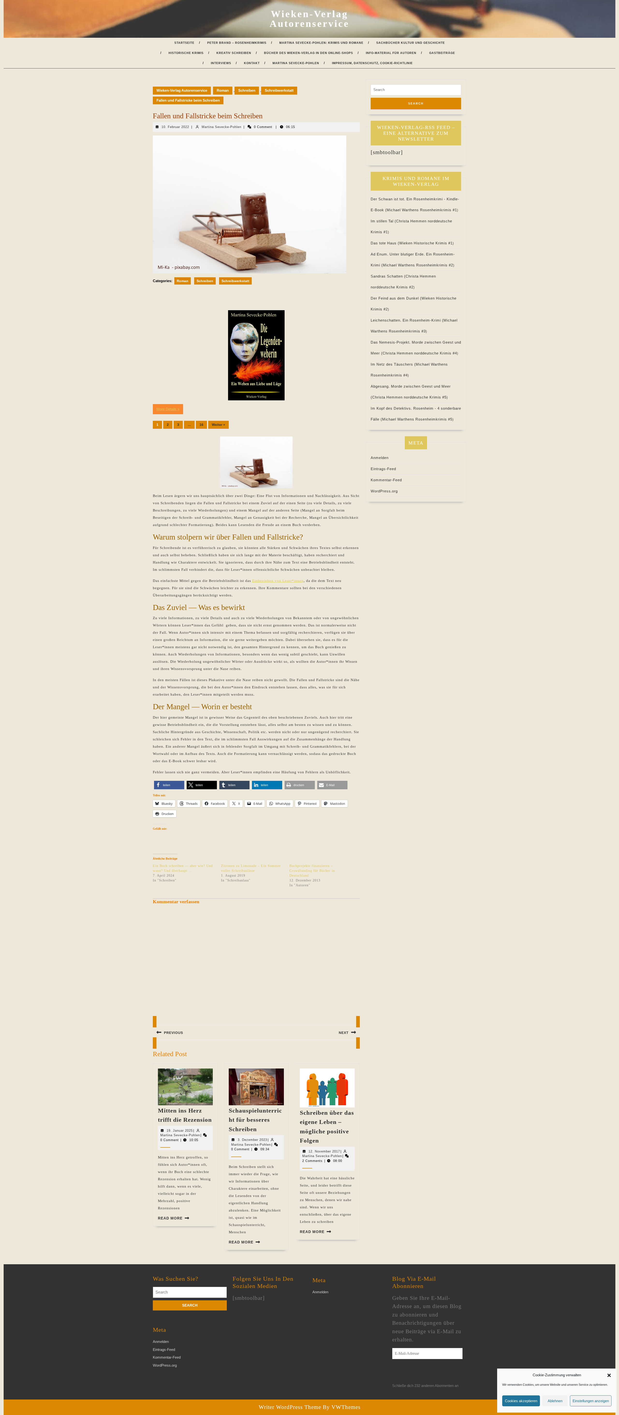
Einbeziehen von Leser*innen (278, 581)
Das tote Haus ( (385, 243)
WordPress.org (384, 491)
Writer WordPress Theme (290, 1407)
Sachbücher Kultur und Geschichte (410, 43)
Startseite (184, 43)
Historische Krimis (186, 53)
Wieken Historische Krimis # (426, 243)
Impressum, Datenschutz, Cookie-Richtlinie (372, 63)
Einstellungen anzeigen (591, 1401)
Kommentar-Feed (386, 480)
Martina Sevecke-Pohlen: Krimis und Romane (321, 43)
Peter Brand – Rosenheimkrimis (236, 43)
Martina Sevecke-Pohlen (296, 63)
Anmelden (380, 458)
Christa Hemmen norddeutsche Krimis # (420, 353)
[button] (609, 1375)
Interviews (221, 63)
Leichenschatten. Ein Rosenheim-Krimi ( (407, 320)
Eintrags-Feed (383, 469)
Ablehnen (555, 1401)
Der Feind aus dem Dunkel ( (396, 298)
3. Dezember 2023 (252, 1140)
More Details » (167, 409)
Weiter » (218, 425)
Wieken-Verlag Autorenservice (309, 18)
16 (201, 425)
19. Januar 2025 (180, 1130)
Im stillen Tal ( (383, 221)
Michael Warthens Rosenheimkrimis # (422, 210)
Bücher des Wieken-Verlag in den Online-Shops (308, 53)
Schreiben (246, 90)
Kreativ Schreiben (233, 53)
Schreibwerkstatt (279, 90)
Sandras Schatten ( (388, 276)
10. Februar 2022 (175, 127)
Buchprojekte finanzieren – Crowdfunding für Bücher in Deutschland (312, 870)
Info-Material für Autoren (391, 53)
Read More (170, 1218)
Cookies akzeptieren (521, 1401)
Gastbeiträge (442, 53)
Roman (223, 90)
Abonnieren (411, 1374)
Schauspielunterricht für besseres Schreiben (255, 1119)
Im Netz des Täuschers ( (393, 364)
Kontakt (252, 63)
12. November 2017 (324, 1151)
